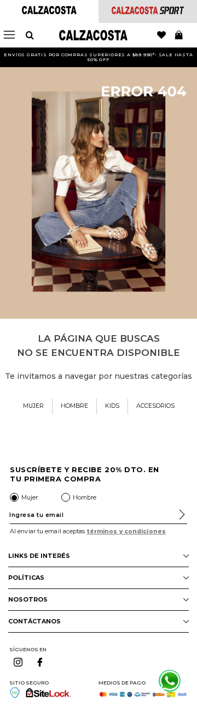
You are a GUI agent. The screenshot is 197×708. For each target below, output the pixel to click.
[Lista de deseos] (161, 35)
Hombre (84, 497)
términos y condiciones (126, 531)
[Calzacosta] (49, 11)
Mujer (29, 497)
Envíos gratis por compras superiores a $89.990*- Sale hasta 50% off (98, 57)
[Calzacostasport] (148, 11)
